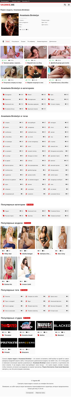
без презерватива (37, 165)
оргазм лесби (37, 175)
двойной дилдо (37, 170)
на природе (14, 141)
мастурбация (37, 122)
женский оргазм (59, 165)
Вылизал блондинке (59, 306)
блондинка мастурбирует (59, 151)
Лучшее (23, 41)
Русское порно (14, 215)
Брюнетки (14, 99)
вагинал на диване (14, 179)
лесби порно (59, 175)
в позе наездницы (37, 141)
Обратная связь (40, 392)
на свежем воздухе (37, 179)
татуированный (14, 194)
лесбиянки (14, 132)
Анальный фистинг (59, 301)
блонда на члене (37, 156)
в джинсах (14, 175)
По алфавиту (31, 41)
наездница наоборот (59, 179)
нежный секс (59, 146)
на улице (14, 156)
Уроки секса (59, 296)
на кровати (14, 151)
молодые (59, 122)
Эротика (37, 215)
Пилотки (14, 296)
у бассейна (14, 137)
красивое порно (59, 156)
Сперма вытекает (59, 215)
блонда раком (59, 170)
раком (14, 127)
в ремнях (37, 194)
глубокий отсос (37, 132)
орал (14, 184)
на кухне (14, 146)
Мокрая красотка (37, 306)
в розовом (37, 189)
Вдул (37, 301)
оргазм (59, 132)
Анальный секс (14, 104)
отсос (59, 127)
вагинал (59, 160)
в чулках (59, 141)
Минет (37, 94)
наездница (37, 127)
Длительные (52, 41)
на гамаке (59, 189)
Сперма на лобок (37, 296)
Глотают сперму (59, 104)
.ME (7, 4)
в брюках (14, 189)
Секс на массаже (14, 310)
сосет (37, 146)
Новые (8, 41)
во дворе (14, 160)
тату (59, 137)
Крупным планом (37, 109)
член (59, 184)
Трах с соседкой (14, 301)
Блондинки (14, 94)
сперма (14, 122)
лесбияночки (14, 170)
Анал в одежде (14, 306)
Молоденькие (37, 99)
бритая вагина (14, 165)
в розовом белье (59, 194)
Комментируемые (42, 41)
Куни (59, 94)
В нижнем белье (14, 109)
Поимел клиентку (37, 310)
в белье (37, 160)
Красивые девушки (37, 104)
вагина (37, 184)
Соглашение (29, 392)
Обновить (30, 204)
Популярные (15, 41)
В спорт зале (59, 310)
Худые (59, 99)
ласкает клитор (37, 151)
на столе (37, 137)
